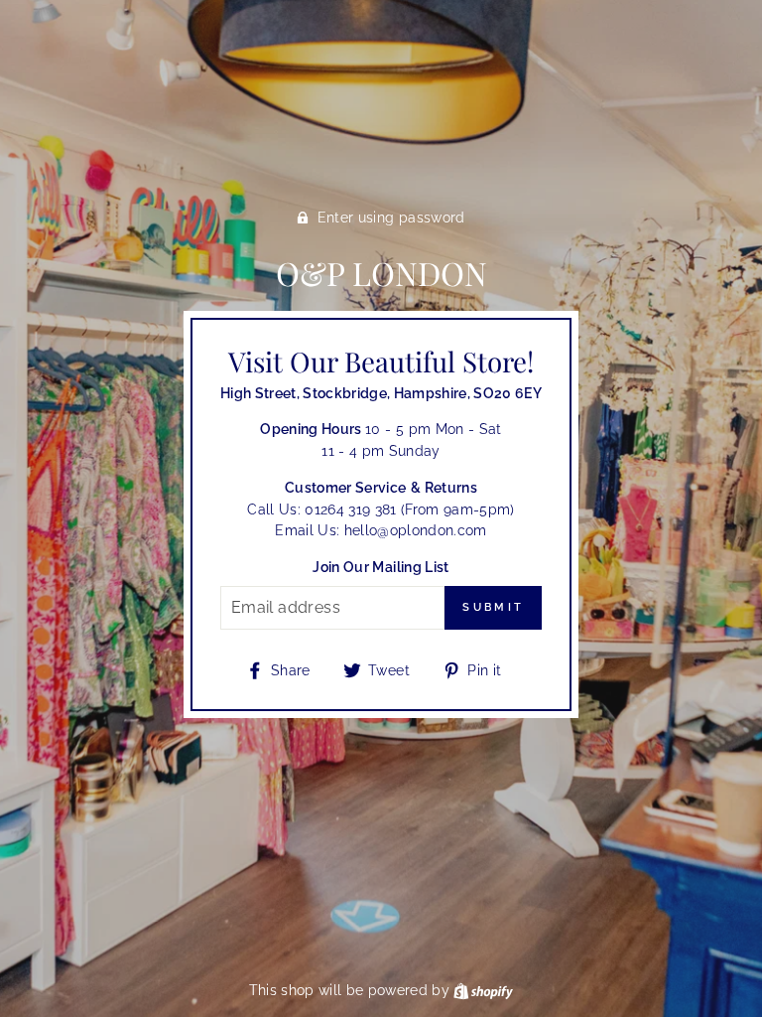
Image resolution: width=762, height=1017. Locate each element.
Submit (493, 607)
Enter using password (391, 217)
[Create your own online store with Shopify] (483, 990)
